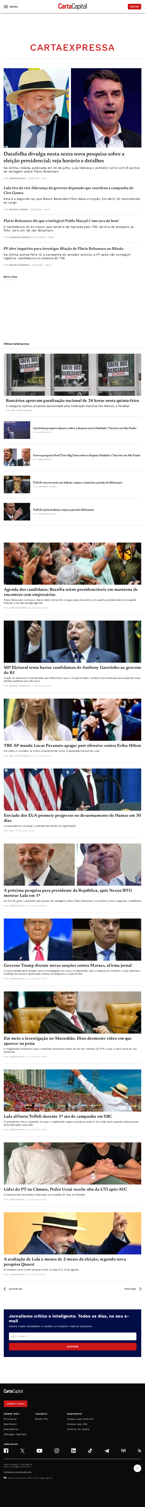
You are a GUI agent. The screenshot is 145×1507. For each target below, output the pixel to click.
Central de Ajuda (78, 1429)
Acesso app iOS (77, 1424)
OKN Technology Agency (39, 1478)
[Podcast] (123, 1450)
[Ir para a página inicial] (72, 6)
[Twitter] (22, 1451)
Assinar (72, 1346)
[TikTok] (90, 1450)
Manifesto (10, 1424)
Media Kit (41, 1419)
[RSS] (139, 1450)
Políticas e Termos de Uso (18, 1472)
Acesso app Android (80, 1419)
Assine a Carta (16, 1404)
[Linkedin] (73, 1450)
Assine (134, 6)
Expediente (11, 1429)
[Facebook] (6, 1450)
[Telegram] (107, 1450)
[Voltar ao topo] (137, 1468)
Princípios (10, 1419)
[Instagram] (56, 1450)
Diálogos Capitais (15, 1434)
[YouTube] (39, 1451)
